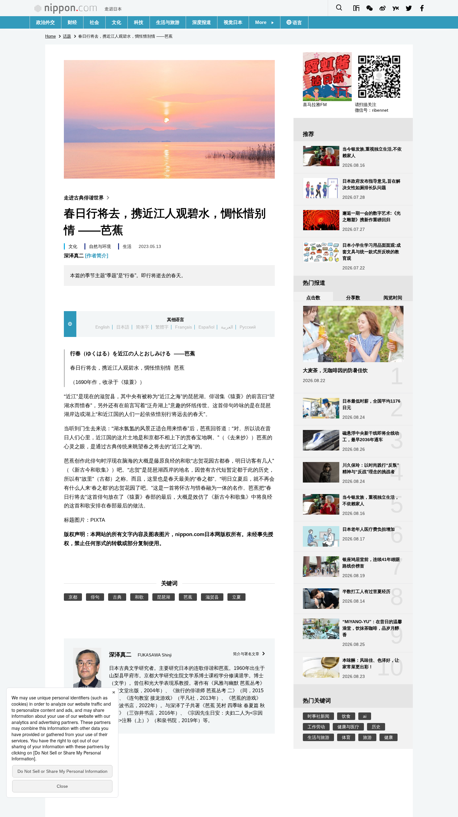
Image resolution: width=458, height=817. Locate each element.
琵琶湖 (163, 597)
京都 (73, 597)
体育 (346, 737)
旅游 (367, 737)
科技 (138, 22)
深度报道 (201, 22)
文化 (116, 22)
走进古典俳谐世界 (84, 197)
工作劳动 (316, 726)
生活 (127, 246)
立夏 (236, 597)
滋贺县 (212, 597)
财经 (72, 22)
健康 (388, 737)
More (263, 22)
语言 (296, 22)
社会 (94, 22)
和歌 (139, 597)
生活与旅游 (167, 22)
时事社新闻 (318, 716)
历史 (376, 726)
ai (364, 716)
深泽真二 (86, 255)
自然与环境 (100, 246)
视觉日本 (233, 22)
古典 (117, 597)
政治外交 (45, 22)
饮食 (346, 716)
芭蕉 (188, 597)
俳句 (95, 597)
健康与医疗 (348, 726)
